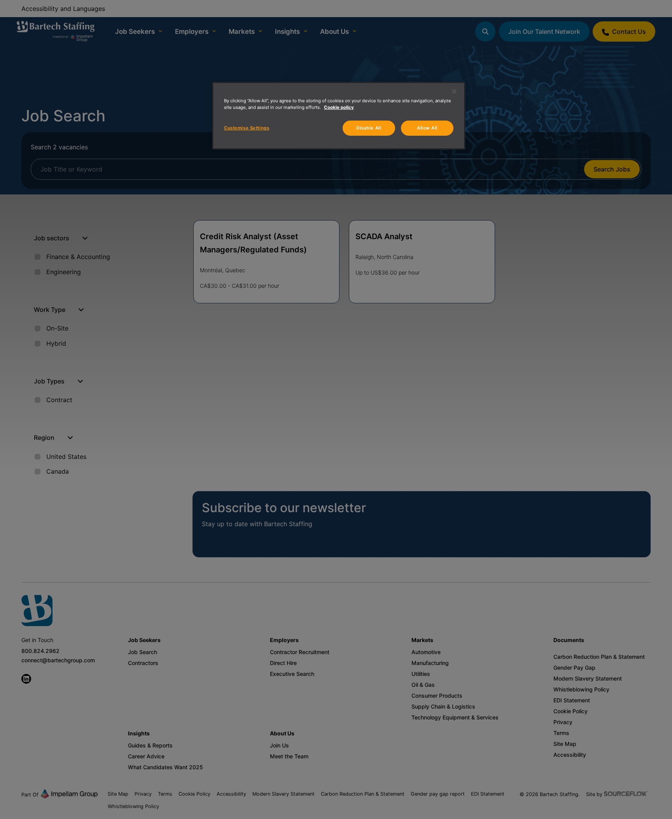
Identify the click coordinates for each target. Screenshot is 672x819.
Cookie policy (339, 107)
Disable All (368, 128)
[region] (338, 115)
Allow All (427, 128)
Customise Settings (246, 128)
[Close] (454, 91)
